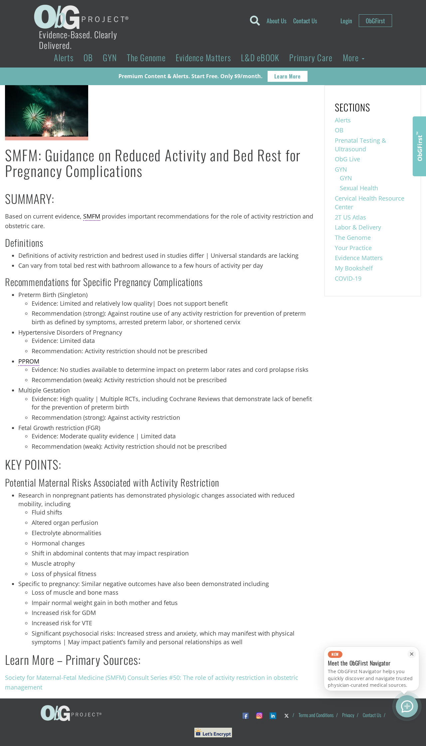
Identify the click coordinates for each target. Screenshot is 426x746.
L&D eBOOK (260, 57)
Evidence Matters (203, 57)
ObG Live (347, 159)
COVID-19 (348, 278)
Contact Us (305, 20)
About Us (277, 20)
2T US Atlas (350, 217)
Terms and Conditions (316, 714)
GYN (110, 57)
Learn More (287, 76)
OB (88, 57)
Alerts (64, 57)
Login (346, 20)
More (352, 57)
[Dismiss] (411, 654)
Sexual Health (359, 188)
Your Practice (353, 248)
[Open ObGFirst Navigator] (407, 706)
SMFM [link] (91, 216)
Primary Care (310, 57)
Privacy (348, 714)
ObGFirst (375, 20)
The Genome (146, 57)
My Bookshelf (354, 268)
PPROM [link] (28, 361)
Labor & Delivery (358, 227)
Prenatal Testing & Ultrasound (360, 144)
